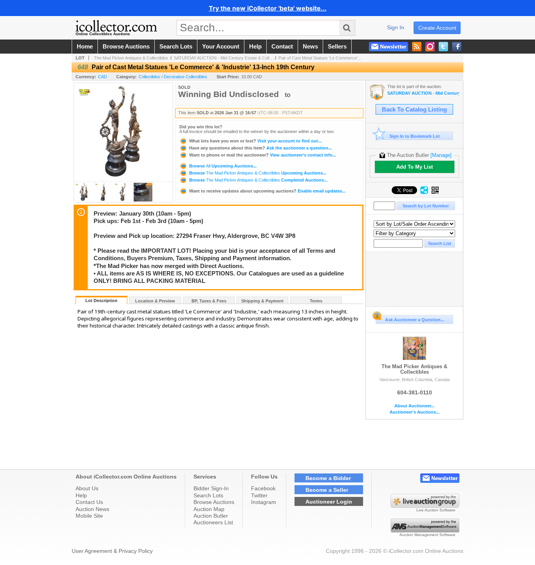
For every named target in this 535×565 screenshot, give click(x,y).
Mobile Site (89, 516)
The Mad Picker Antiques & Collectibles (131, 58)
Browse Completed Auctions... (257, 180)
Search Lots (208, 495)
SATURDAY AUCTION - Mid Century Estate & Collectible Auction (423, 93)
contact (282, 46)
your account (220, 46)
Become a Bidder (328, 478)
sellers (337, 46)
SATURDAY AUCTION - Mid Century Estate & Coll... (223, 58)
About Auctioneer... (414, 406)
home (85, 46)
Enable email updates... (267, 191)
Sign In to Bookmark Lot (414, 136)
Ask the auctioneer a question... (260, 148)
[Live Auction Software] (424, 506)
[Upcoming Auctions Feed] (416, 46)
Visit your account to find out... (255, 141)
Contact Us (89, 502)
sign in (395, 27)
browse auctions (126, 46)
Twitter (259, 495)
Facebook (263, 488)
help (255, 46)
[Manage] (441, 155)
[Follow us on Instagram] (430, 46)
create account (437, 28)
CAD (102, 76)
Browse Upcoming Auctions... (222, 166)
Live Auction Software (435, 510)
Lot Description (101, 300)
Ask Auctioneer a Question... (414, 319)
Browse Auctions (213, 502)
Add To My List (414, 167)
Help (81, 495)
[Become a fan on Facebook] (456, 46)
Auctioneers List (213, 522)
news (310, 46)
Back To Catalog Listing (414, 109)
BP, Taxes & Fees (209, 301)
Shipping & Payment (262, 301)
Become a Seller (326, 490)
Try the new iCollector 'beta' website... (268, 8)
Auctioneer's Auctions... (414, 412)
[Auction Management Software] (424, 530)
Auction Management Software (427, 535)
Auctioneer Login (328, 501)
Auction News (92, 509)
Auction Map (208, 509)
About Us (87, 488)
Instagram (263, 502)
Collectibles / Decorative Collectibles (173, 76)
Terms (316, 301)
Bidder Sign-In (211, 488)
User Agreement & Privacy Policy (112, 551)
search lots (175, 46)
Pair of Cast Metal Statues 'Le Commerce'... (319, 58)
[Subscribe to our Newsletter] (388, 46)
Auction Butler (210, 516)
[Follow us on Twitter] (443, 46)
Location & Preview (155, 301)
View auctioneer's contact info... (262, 155)
